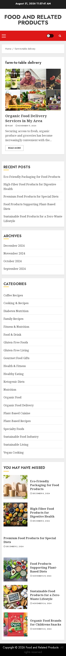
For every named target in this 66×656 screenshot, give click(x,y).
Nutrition (10, 390)
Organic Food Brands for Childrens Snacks (45, 622)
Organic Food (12, 397)
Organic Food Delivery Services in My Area (26, 118)
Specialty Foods (14, 429)
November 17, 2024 (27, 126)
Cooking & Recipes (16, 303)
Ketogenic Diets (14, 382)
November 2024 (14, 253)
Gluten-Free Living (16, 350)
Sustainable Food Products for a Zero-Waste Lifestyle (45, 595)
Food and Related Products (33, 20)
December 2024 (14, 246)
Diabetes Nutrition (16, 311)
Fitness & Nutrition (16, 327)
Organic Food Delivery (19, 106)
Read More (14, 148)
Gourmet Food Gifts (16, 358)
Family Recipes (13, 319)
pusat (10, 126)
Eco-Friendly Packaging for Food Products (32, 177)
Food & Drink (12, 335)
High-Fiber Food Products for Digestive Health (42, 513)
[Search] (59, 35)
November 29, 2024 (42, 576)
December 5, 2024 (41, 521)
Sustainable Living (16, 444)
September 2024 (15, 269)
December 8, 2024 (41, 493)
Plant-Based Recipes (17, 421)
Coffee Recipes (13, 295)
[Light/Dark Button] (50, 36)
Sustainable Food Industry (21, 437)
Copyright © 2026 (14, 647)
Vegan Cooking (14, 452)
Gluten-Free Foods (16, 342)
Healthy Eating (14, 374)
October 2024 (12, 261)
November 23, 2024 (42, 629)
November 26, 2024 (42, 603)
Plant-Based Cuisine (17, 413)
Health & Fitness (15, 366)
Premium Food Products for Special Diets (31, 196)
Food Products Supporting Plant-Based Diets (43, 568)
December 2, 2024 (15, 546)
